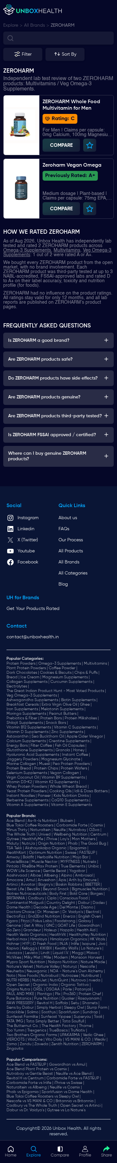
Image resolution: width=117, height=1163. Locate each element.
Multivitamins (67, 250)
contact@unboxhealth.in (32, 637)
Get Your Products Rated (32, 608)
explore (10, 25)
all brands (34, 25)
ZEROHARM (62, 25)
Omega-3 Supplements (27, 250)
